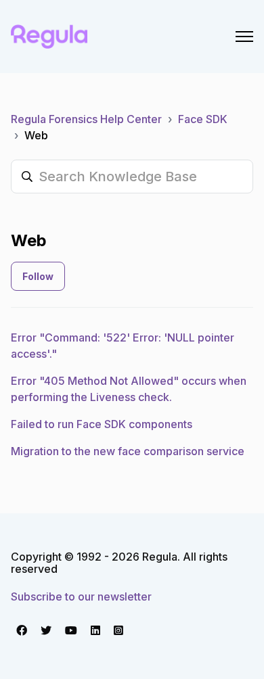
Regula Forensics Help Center (86, 119)
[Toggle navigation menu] (244, 36)
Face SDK (202, 119)
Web (36, 135)
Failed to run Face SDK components (101, 424)
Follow (37, 276)
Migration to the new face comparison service (127, 451)
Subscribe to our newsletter (81, 596)
